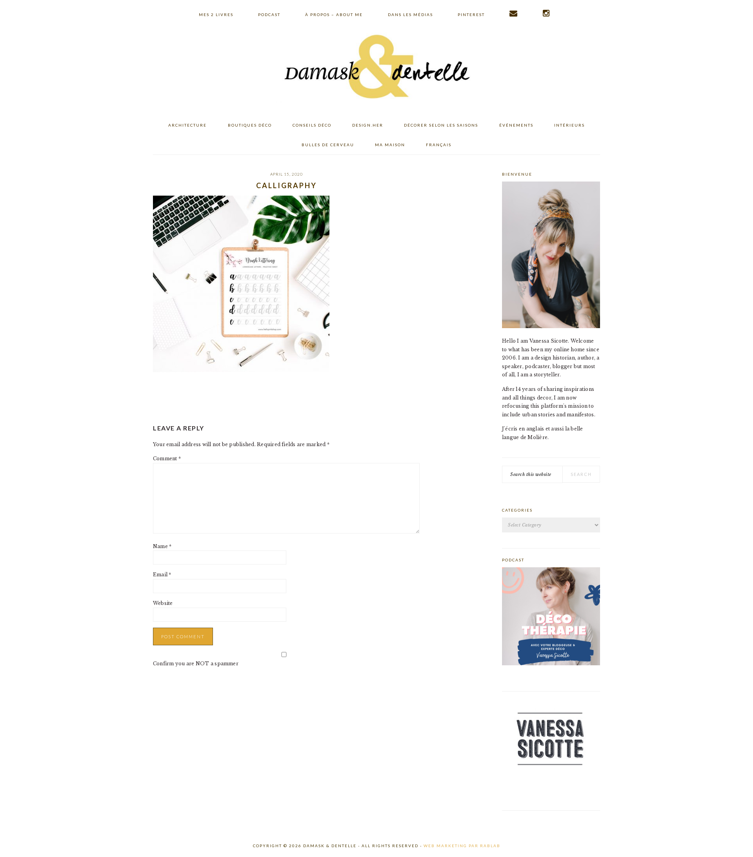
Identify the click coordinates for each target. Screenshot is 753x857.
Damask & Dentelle (376, 68)
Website (163, 603)
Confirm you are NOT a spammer (195, 663)
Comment (167, 458)
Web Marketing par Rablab (462, 845)
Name (162, 546)
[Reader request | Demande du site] (514, 13)
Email (162, 574)
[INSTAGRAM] (546, 13)
